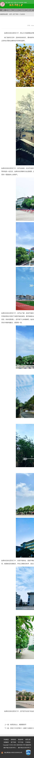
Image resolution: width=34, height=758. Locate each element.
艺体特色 (27, 742)
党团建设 (6, 742)
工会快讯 (22, 14)
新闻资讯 (16, 10)
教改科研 (23, 10)
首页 (3, 10)
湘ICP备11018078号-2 (9, 747)
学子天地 (20, 742)
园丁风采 (15, 14)
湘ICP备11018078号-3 (24, 747)
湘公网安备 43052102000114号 (13, 752)
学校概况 (9, 10)
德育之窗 (29, 10)
